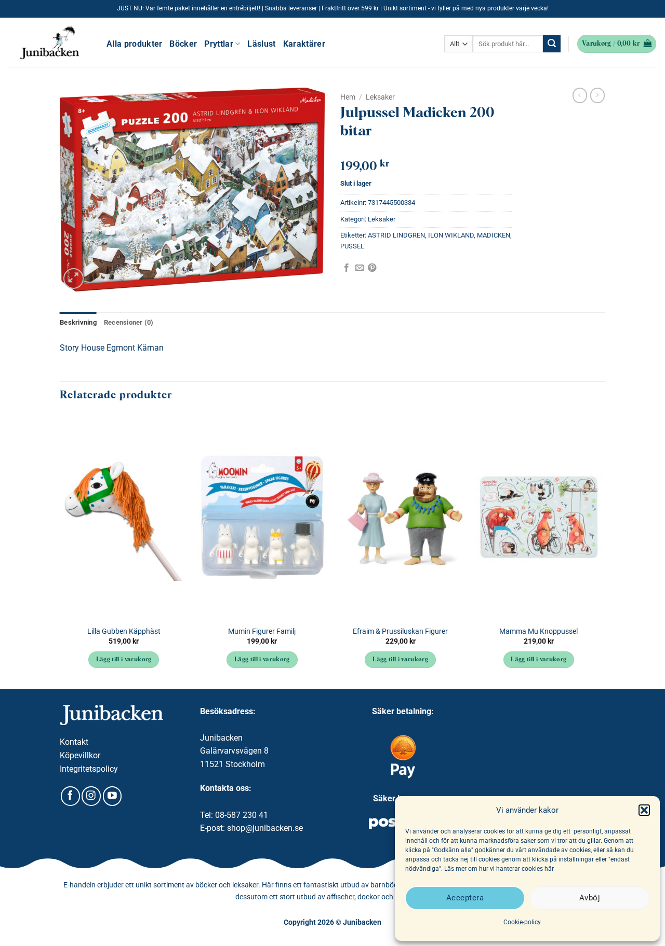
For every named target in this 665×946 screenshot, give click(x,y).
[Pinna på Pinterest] (372, 268)
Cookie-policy (522, 922)
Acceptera (465, 897)
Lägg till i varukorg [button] (124, 660)
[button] (644, 810)
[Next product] (580, 95)
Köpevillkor (80, 755)
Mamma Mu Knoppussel (538, 631)
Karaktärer (304, 44)
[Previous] (60, 551)
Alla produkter (134, 44)
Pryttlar (218, 44)
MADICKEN (493, 235)
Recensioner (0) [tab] (129, 322)
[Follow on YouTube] (112, 796)
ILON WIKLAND (451, 235)
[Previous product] (597, 95)
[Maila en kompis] (359, 268)
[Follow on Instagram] (91, 796)
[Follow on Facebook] (70, 796)
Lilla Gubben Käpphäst (124, 631)
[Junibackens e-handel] (49, 42)
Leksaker (380, 97)
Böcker (183, 44)
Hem (347, 97)
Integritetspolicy (89, 769)
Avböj (589, 897)
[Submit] (552, 44)
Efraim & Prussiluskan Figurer (400, 631)
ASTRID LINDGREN (396, 235)
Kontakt (74, 742)
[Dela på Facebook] (346, 268)
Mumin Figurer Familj (262, 631)
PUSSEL (352, 246)
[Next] (602, 551)
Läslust (261, 44)
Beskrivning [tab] (78, 322)
